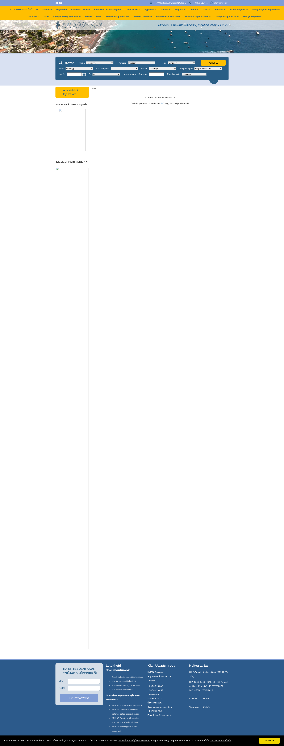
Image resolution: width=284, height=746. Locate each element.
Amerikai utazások (142, 16)
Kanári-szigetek (238, 9)
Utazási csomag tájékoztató (124, 681)
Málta (46, 16)
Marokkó (33, 16)
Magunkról (61, 9)
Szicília (88, 16)
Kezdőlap (47, 9)
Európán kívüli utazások (168, 16)
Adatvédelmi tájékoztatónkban (134, 740)
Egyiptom (149, 9)
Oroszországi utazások (117, 16)
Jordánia (219, 9)
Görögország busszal (225, 16)
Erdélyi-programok (252, 16)
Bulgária (179, 9)
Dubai (99, 16)
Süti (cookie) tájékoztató (122, 690)
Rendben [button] (269, 740)
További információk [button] (220, 740)
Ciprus (193, 9)
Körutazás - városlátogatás (107, 9)
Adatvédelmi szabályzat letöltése (126, 685)
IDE (162, 103)
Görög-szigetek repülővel (265, 9)
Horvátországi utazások (196, 16)
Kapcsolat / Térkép (80, 9)
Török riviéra (131, 9)
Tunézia (164, 9)
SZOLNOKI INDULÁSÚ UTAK (24, 9)
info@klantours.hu (221, 3)
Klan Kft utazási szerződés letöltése (127, 677)
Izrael (205, 9)
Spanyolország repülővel (65, 16)
